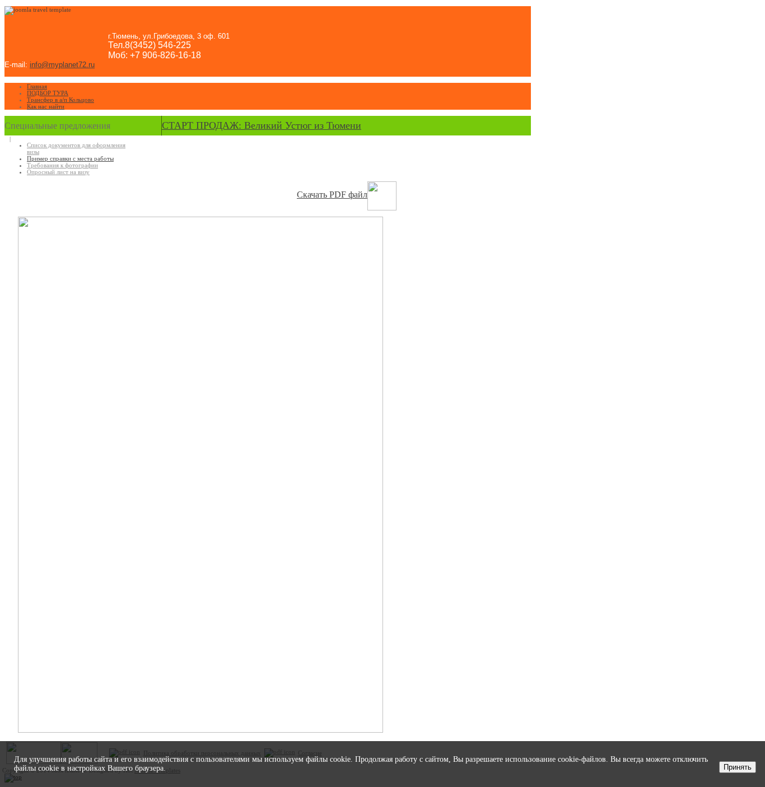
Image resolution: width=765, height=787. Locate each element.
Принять (738, 767)
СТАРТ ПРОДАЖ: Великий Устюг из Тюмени (261, 125)
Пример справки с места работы (70, 158)
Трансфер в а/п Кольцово (60, 99)
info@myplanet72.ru (62, 64)
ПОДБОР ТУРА (47, 93)
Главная (37, 86)
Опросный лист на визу (58, 171)
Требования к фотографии (62, 165)
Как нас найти (45, 106)
